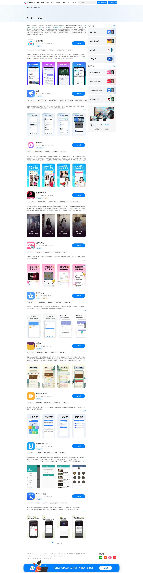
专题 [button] (31, 7)
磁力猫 (41, 27)
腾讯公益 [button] (56, 553)
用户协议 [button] (83, 553)
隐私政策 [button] (71, 553)
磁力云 (34, 27)
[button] (29, 3)
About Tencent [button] (35, 553)
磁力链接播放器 (57, 27)
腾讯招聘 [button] (51, 553)
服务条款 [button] (42, 553)
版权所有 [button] (61, 553)
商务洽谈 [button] (46, 553)
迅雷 (48, 27)
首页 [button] (28, 7)
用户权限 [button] (66, 553)
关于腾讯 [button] (29, 553)
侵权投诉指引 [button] (77, 553)
